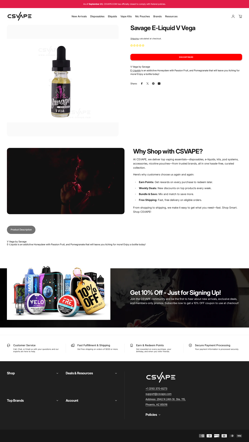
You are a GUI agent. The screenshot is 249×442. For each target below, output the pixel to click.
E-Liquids (135, 70)
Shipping (134, 38)
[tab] (21, 230)
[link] (166, 399)
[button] (137, 45)
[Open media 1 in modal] (63, 80)
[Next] (111, 87)
